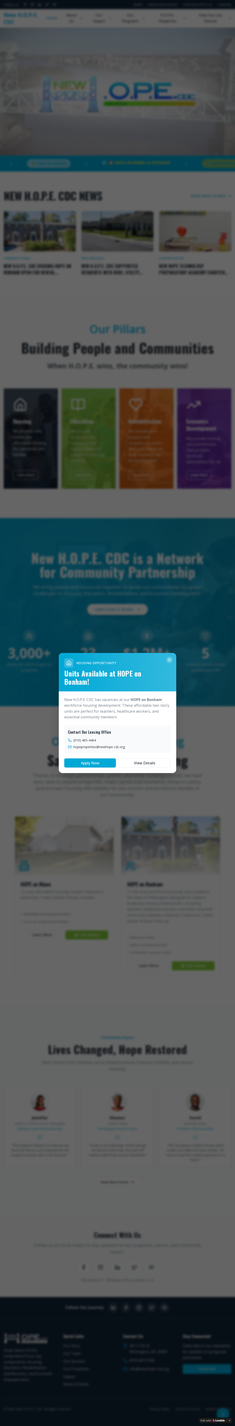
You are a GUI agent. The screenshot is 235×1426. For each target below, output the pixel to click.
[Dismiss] (229, 1420)
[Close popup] (169, 660)
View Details (144, 762)
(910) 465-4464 (84, 740)
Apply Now (90, 762)
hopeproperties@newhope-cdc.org (99, 747)
